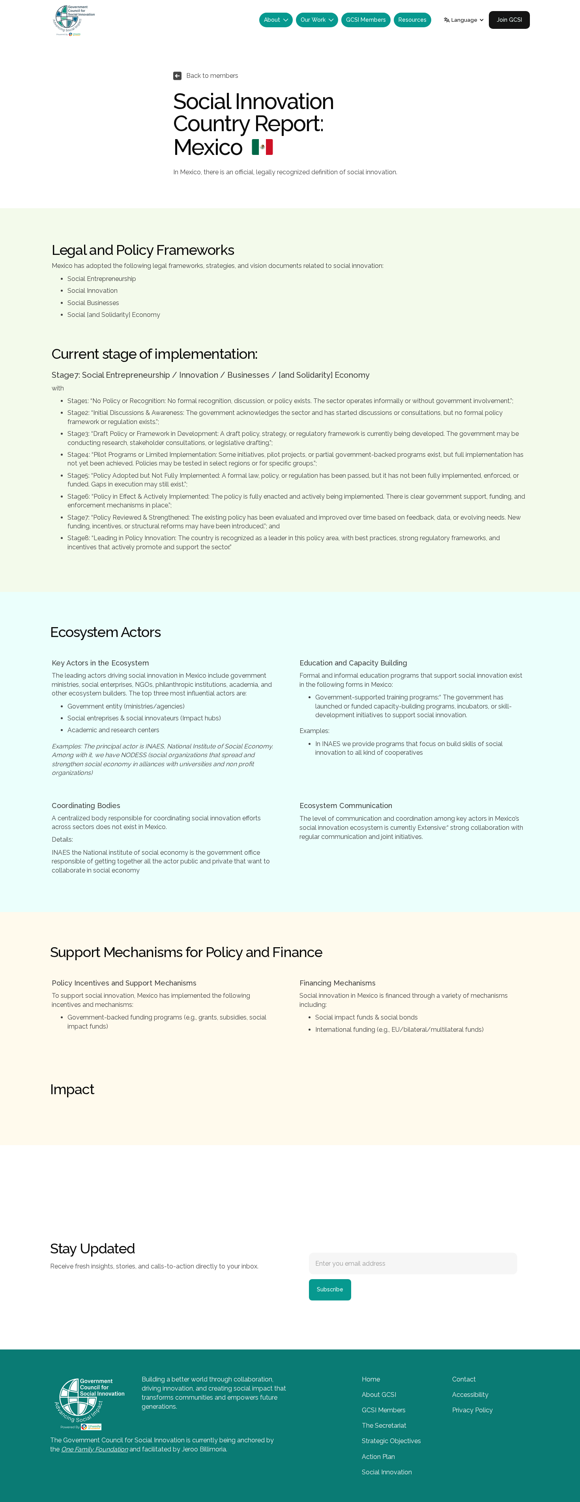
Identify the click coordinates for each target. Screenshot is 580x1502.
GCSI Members (366, 20)
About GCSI (379, 1394)
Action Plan (378, 1457)
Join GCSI (509, 20)
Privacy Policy (472, 1410)
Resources (413, 20)
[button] (276, 20)
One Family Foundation (94, 1449)
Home (371, 1379)
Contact (464, 1379)
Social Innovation (387, 1472)
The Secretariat (384, 1425)
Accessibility (470, 1394)
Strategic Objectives (391, 1441)
